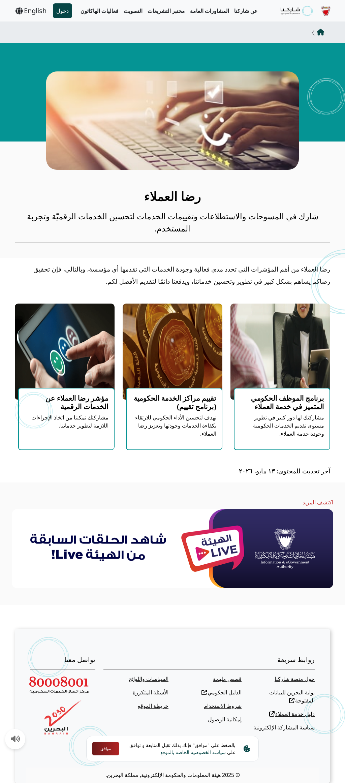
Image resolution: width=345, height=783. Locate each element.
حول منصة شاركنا (295, 679)
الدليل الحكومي (225, 692)
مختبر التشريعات (166, 10)
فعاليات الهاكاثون (100, 10)
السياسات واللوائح (148, 679)
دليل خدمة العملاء (295, 714)
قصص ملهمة (227, 679)
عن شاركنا (246, 10)
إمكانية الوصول (225, 719)
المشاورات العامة (209, 10)
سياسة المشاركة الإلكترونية (284, 727)
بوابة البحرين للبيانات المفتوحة (292, 696)
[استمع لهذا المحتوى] (15, 739)
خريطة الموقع (152, 706)
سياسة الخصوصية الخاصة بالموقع (193, 752)
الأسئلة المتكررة (150, 692)
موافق (105, 748)
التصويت (133, 10)
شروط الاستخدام (223, 706)
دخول (62, 10)
